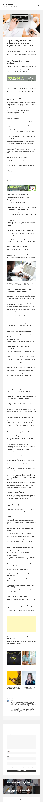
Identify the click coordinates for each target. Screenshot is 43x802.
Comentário (10, 734)
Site (7, 761)
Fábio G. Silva (20, 718)
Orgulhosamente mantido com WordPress (14, 799)
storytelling (9, 85)
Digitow (20, 710)
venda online (27, 233)
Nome (8, 751)
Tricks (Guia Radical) (14, 710)
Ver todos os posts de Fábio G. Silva (17, 711)
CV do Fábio (8, 4)
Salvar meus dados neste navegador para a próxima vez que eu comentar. (22, 767)
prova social (33, 578)
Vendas (26, 718)
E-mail (8, 756)
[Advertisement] (21, 624)
